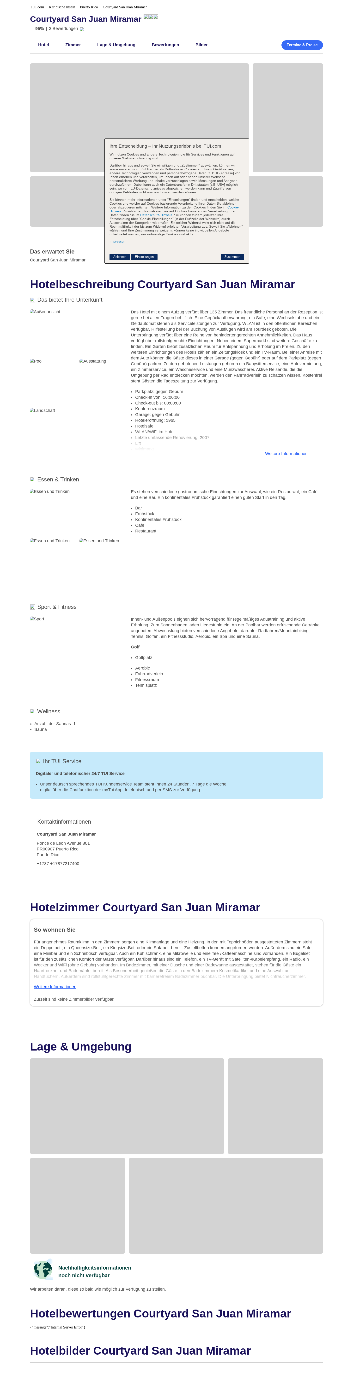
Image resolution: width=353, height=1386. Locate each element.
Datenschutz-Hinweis (156, 215)
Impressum (118, 241)
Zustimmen (232, 257)
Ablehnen (119, 257)
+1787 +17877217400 (58, 863)
